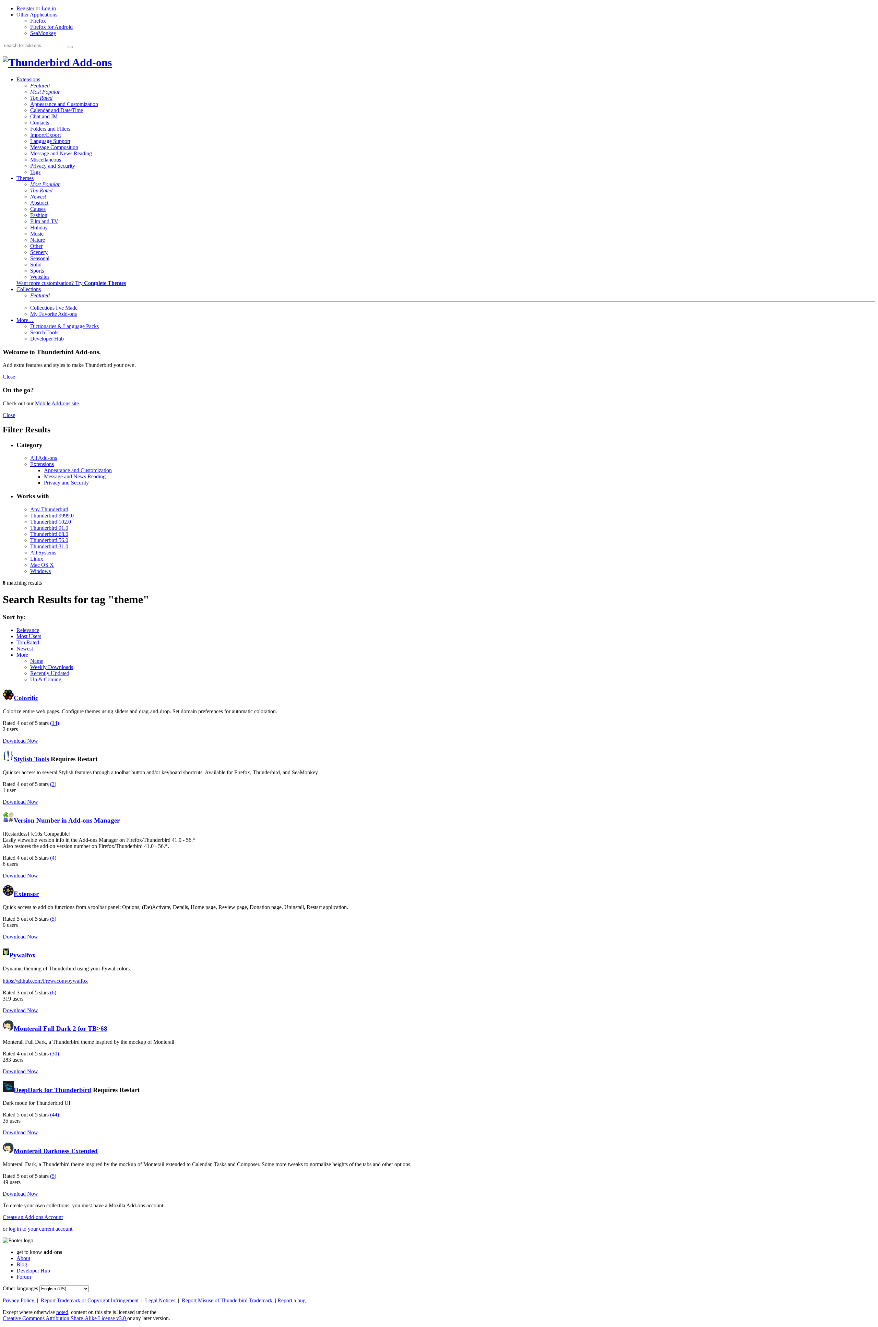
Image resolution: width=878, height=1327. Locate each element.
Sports (37, 271)
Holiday (39, 227)
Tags (35, 172)
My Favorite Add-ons (53, 314)
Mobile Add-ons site (57, 403)
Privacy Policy (19, 1300)
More (22, 655)
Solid (35, 264)
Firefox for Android (51, 27)
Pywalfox (22, 955)
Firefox (38, 21)
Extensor (26, 893)
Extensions (28, 79)
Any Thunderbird (49, 509)
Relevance (27, 630)
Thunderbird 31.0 (49, 546)
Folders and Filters (50, 129)
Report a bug (291, 1300)
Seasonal (39, 258)
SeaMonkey (43, 33)
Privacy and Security (52, 166)
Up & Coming (45, 679)
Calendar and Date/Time (56, 110)
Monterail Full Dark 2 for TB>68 (60, 1028)
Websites (39, 277)
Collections (28, 289)
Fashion (38, 215)
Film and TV (44, 221)
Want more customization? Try (71, 283)
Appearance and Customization (64, 104)
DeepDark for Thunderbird (52, 1089)
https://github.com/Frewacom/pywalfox (45, 981)
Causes (38, 209)
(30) (54, 1053)
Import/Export (45, 135)
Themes (25, 178)
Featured (40, 85)
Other (36, 246)
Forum (23, 1277)
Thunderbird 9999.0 (52, 515)
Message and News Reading (61, 153)
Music (37, 234)
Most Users (28, 636)
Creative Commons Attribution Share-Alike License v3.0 (65, 1318)
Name (36, 661)
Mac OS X (42, 565)
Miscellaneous (45, 160)
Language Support (50, 141)
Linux (36, 559)
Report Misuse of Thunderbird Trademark (228, 1300)
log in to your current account (40, 1229)
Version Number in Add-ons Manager (67, 820)
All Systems (43, 552)
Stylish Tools (31, 759)
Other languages (20, 1288)
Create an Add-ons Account (33, 1217)
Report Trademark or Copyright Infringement (90, 1300)
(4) (53, 858)
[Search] (70, 47)
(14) (54, 723)
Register (25, 8)
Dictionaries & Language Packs (64, 326)
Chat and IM (44, 116)
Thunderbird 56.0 (49, 540)
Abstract (39, 203)
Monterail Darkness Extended (56, 1151)
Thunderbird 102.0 (50, 522)
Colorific (26, 698)
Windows (40, 571)
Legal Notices (161, 1300)
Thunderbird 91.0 (49, 528)
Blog (21, 1264)
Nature (37, 240)
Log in (48, 8)
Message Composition (54, 147)
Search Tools (44, 332)
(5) (53, 919)
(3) (53, 784)
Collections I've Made (54, 308)
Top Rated (41, 98)
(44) (54, 1114)
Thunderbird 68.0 (49, 534)
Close (9, 377)
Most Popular (45, 92)
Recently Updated (49, 673)
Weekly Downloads (51, 667)
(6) (53, 992)
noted (62, 1312)
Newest (38, 197)
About (23, 1258)
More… (25, 320)
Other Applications (36, 14)
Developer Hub (47, 339)
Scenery (39, 252)
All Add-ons (43, 458)
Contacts (39, 122)
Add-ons (91, 62)
